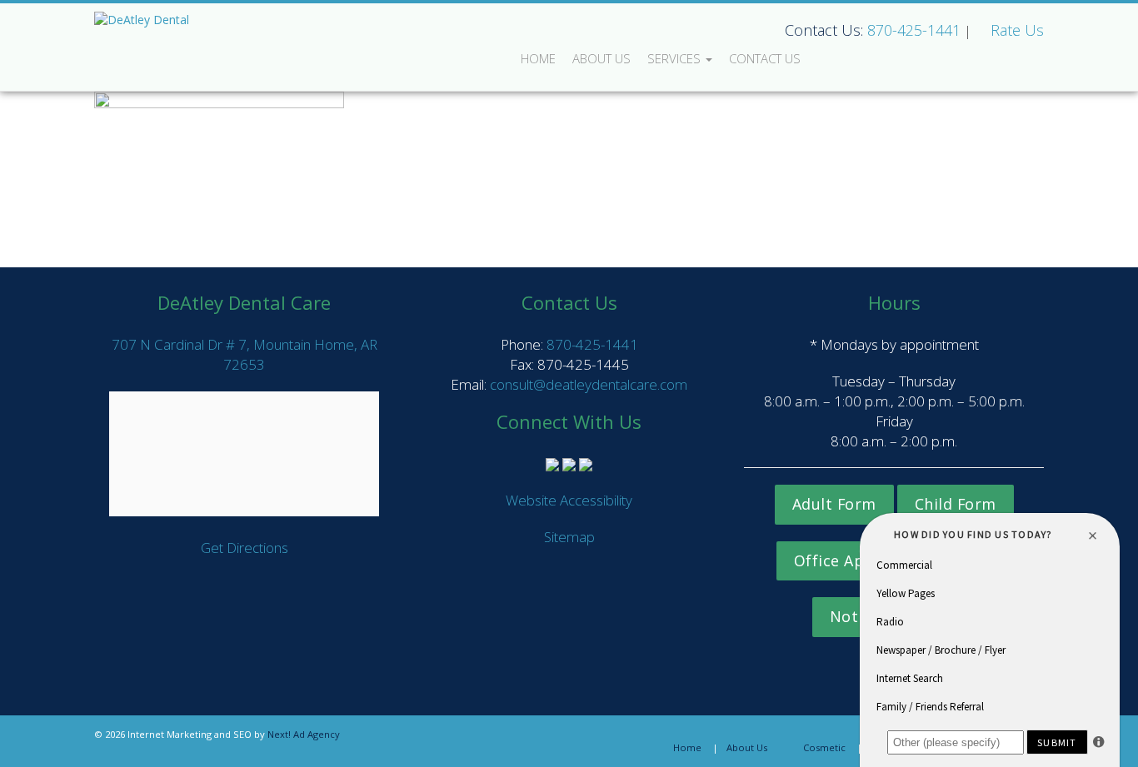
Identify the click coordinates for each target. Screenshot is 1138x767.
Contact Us (765, 58)
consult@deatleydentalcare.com (588, 384)
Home (538, 58)
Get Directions (244, 547)
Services (675, 58)
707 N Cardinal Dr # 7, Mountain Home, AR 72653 (244, 354)
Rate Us (1017, 30)
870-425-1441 (914, 30)
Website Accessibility (569, 500)
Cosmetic (824, 747)
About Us (601, 58)
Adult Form (834, 504)
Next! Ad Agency (303, 734)
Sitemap (569, 536)
